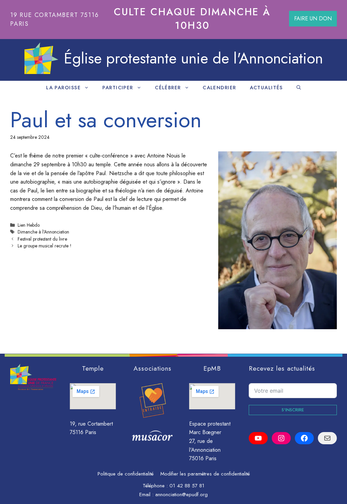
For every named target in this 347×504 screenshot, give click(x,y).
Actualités (266, 87)
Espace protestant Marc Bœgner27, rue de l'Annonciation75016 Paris (209, 441)
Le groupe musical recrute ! (44, 245)
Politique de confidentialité (126, 474)
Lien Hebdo (29, 225)
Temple (93, 368)
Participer (117, 87)
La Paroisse (63, 87)
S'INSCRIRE (293, 410)
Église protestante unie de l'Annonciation (193, 58)
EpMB (212, 368)
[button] (299, 87)
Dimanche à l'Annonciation (43, 231)
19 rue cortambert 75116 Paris (54, 19)
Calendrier (219, 87)
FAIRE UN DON (313, 18)
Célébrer (168, 87)
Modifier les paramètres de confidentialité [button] (205, 474)
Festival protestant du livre (42, 239)
